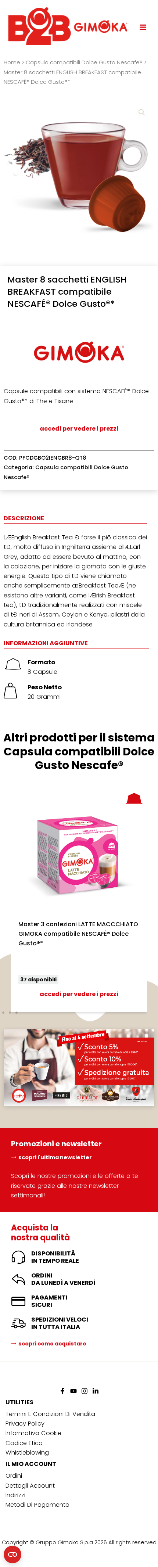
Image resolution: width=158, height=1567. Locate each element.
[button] (141, 112)
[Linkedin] (95, 1391)
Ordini (14, 1475)
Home (12, 62)
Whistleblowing (27, 1452)
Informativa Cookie (33, 1433)
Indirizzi (15, 1495)
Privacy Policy (25, 1423)
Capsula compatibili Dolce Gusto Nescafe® (84, 62)
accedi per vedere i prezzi (79, 428)
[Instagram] (84, 1391)
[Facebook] (62, 1391)
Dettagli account (30, 1485)
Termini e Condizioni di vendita (50, 1414)
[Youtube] (73, 1391)
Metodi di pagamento (37, 1504)
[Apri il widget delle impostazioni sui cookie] (12, 1554)
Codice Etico (24, 1443)
